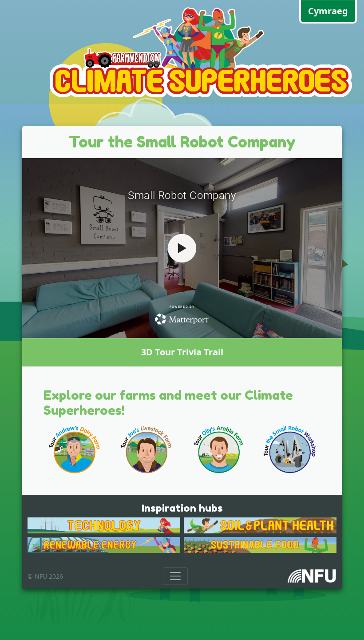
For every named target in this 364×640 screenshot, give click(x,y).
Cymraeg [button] (328, 11)
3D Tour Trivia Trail (182, 352)
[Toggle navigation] (175, 576)
